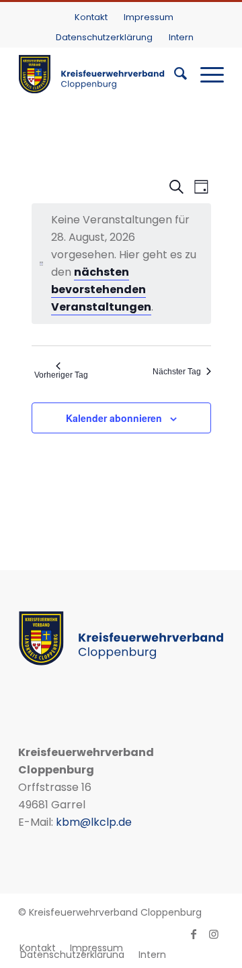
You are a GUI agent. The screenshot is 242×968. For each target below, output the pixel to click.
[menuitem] (91, 17)
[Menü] (205, 74)
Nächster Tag (177, 371)
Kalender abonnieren (114, 418)
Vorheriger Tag (61, 375)
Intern (181, 37)
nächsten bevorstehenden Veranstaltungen (101, 289)
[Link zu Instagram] (214, 934)
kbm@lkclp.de (94, 822)
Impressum (148, 17)
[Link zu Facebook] (194, 934)
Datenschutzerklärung (104, 37)
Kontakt (91, 17)
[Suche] (174, 74)
